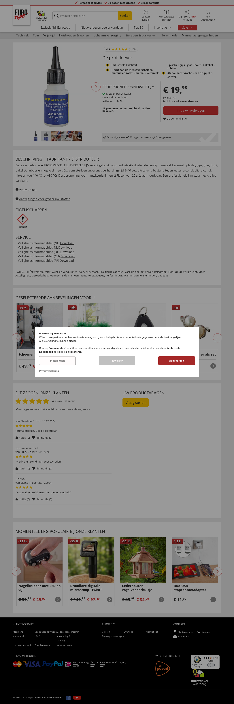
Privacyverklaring (49, 371)
